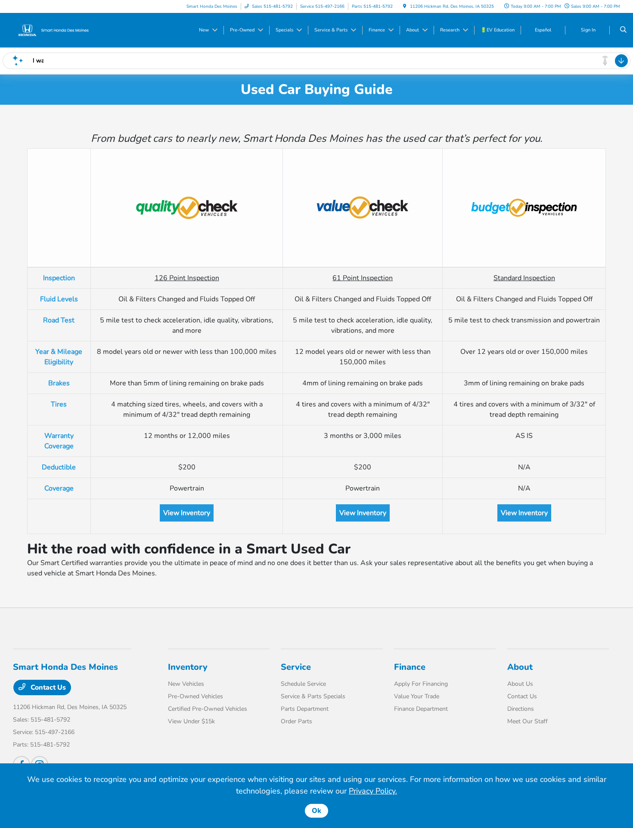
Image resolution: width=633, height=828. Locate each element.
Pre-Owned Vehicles (195, 696)
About (520, 667)
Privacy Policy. (373, 791)
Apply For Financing (421, 684)
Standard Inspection (524, 278)
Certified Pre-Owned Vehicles (207, 709)
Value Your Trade (416, 696)
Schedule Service (303, 684)
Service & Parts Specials (313, 696)
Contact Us (47, 687)
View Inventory (186, 513)
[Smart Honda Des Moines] (52, 29)
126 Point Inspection (187, 278)
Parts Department (305, 709)
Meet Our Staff (527, 721)
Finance (409, 667)
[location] (404, 6)
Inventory (188, 667)
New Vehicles (186, 684)
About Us (520, 684)
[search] (623, 30)
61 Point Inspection (362, 278)
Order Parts (296, 721)
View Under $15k (191, 721)
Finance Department (421, 709)
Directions (520, 709)
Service (296, 667)
